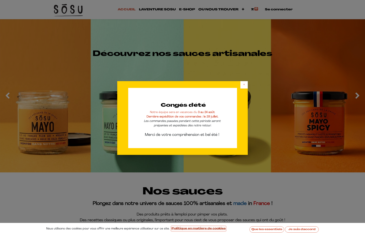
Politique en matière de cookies (199, 228)
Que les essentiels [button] (266, 229)
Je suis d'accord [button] (302, 229)
